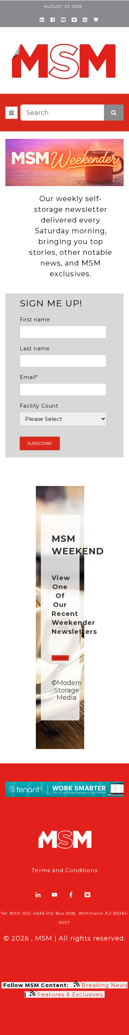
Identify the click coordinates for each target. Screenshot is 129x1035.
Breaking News (104, 985)
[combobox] (72, 113)
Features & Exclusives (71, 994)
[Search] (114, 113)
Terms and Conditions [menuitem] (64, 870)
